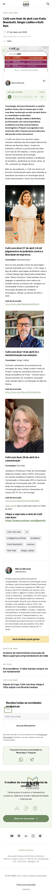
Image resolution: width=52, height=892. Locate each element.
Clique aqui (10, 506)
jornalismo (35, 538)
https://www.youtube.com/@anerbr (25, 520)
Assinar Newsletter (26, 725)
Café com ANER (10, 13)
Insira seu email (12, 716)
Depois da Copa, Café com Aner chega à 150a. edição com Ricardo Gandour (23, 686)
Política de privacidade (26, 884)
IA (27, 532)
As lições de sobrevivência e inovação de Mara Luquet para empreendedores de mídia (25, 654)
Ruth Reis (11, 550)
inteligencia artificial (16, 538)
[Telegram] (32, 760)
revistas (30, 544)
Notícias (7, 664)
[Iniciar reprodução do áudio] (9, 97)
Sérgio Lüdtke (27, 550)
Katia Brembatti (14, 544)
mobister (26, 889)
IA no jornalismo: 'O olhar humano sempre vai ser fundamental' (25, 670)
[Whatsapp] (21, 759)
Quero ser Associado (24, 818)
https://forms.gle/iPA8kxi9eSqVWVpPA (22, 304)
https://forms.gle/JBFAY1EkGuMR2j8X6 (22, 501)
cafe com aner (14, 532)
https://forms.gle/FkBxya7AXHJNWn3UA (23, 392)
